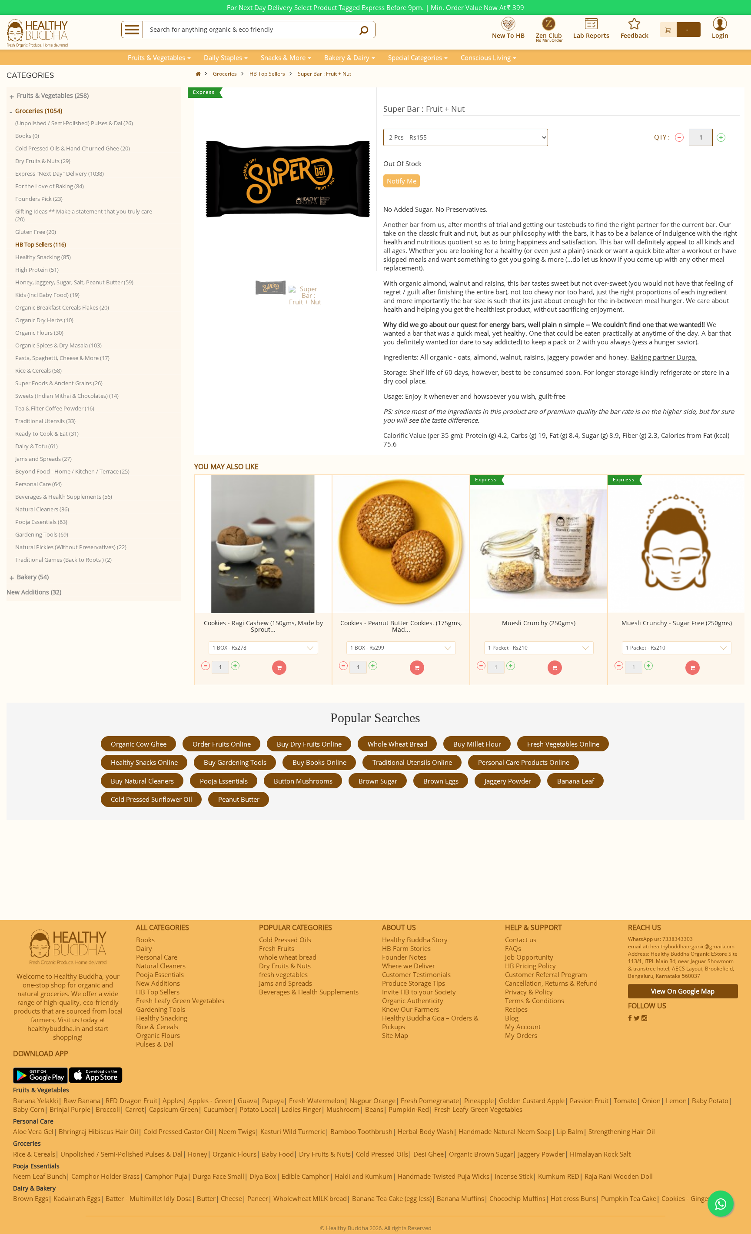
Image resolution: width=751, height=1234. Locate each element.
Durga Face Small (218, 1176)
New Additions (158, 983)
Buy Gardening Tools (235, 762)
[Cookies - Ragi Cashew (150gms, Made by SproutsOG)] (263, 544)
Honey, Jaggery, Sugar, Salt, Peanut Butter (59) (74, 282)
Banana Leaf (575, 781)
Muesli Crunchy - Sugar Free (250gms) (676, 623)
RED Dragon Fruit (131, 1100)
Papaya (273, 1100)
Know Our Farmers (410, 1009)
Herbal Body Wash (425, 1131)
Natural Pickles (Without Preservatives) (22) (70, 547)
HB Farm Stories (406, 948)
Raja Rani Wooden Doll (619, 1176)
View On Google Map (682, 991)
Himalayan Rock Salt (600, 1154)
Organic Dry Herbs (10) (44, 320)
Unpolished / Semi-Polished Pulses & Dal (121, 1154)
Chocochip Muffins (517, 1198)
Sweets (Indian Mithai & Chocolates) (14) (67, 396)
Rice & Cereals (157, 1026)
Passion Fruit (589, 1100)
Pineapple (479, 1100)
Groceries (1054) (38, 111)
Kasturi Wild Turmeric (292, 1131)
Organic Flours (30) (39, 333)
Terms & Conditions (534, 1000)
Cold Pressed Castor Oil (178, 1131)
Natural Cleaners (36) (42, 509)
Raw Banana (81, 1100)
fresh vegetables (283, 974)
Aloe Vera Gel (33, 1131)
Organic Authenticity (412, 1000)
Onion (651, 1100)
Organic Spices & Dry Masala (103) (58, 345)
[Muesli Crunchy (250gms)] (538, 544)
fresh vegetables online (563, 744)
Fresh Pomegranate (430, 1100)
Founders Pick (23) (39, 199)
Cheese (231, 1198)
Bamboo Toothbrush (361, 1131)
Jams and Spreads (285, 983)
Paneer (257, 1198)
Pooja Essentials (224, 781)
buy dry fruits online (309, 744)
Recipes (516, 1009)
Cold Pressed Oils (285, 939)
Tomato (625, 1100)
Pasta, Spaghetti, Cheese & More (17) (62, 358)
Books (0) (27, 136)
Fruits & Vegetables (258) (53, 95)
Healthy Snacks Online (144, 762)
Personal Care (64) (38, 484)
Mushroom (343, 1109)
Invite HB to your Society (419, 991)
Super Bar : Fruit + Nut (324, 73)
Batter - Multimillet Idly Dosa (149, 1198)
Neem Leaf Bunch (39, 1176)
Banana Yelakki (35, 1100)
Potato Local (257, 1109)
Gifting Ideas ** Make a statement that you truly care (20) (83, 215)
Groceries (225, 73)
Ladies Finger (301, 1109)
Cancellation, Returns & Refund (551, 983)
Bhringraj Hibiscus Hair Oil (98, 1131)
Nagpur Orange (372, 1100)
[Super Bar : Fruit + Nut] (270, 287)
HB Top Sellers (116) (40, 244)
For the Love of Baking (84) (49, 186)
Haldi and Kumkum (363, 1176)
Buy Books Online (319, 762)
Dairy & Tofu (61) (36, 446)
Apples (173, 1100)
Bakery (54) (33, 577)
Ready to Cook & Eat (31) (47, 433)
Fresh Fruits (276, 948)
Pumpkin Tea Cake (628, 1198)
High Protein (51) (37, 269)
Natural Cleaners (161, 965)
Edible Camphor (305, 1176)
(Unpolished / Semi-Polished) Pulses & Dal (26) (74, 123)
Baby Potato (710, 1100)
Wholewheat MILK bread (310, 1198)
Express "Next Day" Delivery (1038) (59, 173)
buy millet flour (477, 744)
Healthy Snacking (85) (43, 257)
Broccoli (108, 1109)
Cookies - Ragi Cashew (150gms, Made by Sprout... (263, 626)
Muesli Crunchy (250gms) (538, 623)
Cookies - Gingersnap (693, 1198)
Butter (206, 1198)
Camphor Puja (166, 1176)
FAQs (513, 948)
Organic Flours (158, 1035)
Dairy (144, 948)
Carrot (134, 1109)
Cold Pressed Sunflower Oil (151, 799)
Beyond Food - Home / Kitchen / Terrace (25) (72, 471)
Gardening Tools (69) (41, 534)
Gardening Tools (160, 1009)
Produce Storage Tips (413, 983)
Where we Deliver (408, 965)
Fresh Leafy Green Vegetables (180, 1000)
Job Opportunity (529, 957)
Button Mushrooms (303, 781)
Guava (247, 1100)
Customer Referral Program (546, 974)
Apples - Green (210, 1100)
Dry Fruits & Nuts (285, 965)
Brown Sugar (378, 781)
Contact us (520, 939)
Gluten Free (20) (35, 232)
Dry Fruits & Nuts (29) (42, 161)
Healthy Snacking (161, 1018)
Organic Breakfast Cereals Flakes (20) (62, 307)
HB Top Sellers (267, 73)
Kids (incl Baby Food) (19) (47, 295)
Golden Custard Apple (532, 1100)
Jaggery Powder (508, 781)
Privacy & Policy (529, 991)
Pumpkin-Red (409, 1109)
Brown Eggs (441, 781)
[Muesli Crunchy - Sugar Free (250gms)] (676, 544)
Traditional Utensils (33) (45, 421)
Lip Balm (570, 1131)
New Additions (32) (34, 592)
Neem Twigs (237, 1131)
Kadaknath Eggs (76, 1198)
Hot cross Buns (573, 1198)
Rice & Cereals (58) (38, 370)
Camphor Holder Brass (105, 1176)
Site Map (395, 1035)
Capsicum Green (173, 1109)
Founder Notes (404, 957)
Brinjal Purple (70, 1109)
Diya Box (262, 1176)
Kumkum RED (558, 1176)
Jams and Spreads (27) (43, 459)
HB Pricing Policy (530, 965)
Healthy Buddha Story (415, 939)
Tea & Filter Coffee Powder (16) (54, 408)
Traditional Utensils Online (412, 762)
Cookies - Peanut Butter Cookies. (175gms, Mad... (401, 626)
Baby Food (278, 1154)
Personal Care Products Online (523, 762)
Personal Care (156, 957)
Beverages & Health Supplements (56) (63, 496)
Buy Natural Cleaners (142, 781)
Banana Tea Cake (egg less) (392, 1198)
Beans (374, 1109)
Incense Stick (514, 1176)
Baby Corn (28, 1109)
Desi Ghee (428, 1154)
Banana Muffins (460, 1198)
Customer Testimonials (416, 974)
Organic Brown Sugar (481, 1154)
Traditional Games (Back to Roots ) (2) (63, 560)
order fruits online (222, 744)
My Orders (521, 1035)
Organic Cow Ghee (138, 744)
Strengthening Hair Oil (621, 1131)
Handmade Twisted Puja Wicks (443, 1176)
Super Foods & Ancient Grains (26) (59, 383)
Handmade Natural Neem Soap (505, 1131)
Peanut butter (238, 799)
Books (145, 939)
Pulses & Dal (154, 1044)
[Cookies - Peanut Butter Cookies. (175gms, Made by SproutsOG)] (400, 544)
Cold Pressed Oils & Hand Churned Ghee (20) (72, 148)
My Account (523, 1026)
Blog (511, 1018)
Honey (197, 1154)
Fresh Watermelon (316, 1100)
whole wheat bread (397, 744)
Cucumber (218, 1109)
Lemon (676, 1100)
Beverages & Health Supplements (309, 991)
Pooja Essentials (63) (41, 522)
